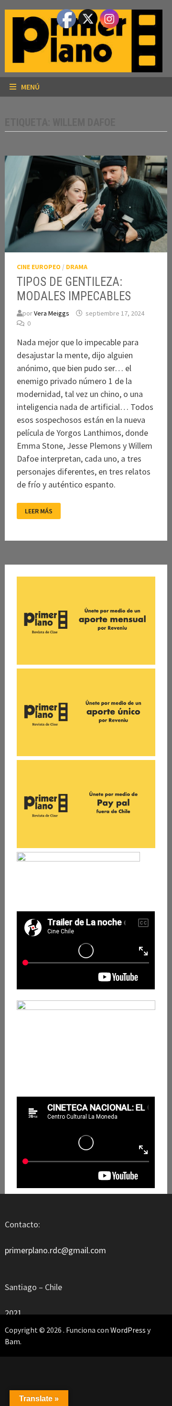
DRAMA (76, 266)
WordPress (128, 1330)
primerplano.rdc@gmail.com (55, 1250)
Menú (30, 86)
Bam (12, 1341)
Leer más (42, 511)
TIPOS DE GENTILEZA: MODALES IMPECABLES (74, 289)
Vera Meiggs (51, 313)
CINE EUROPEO (39, 266)
